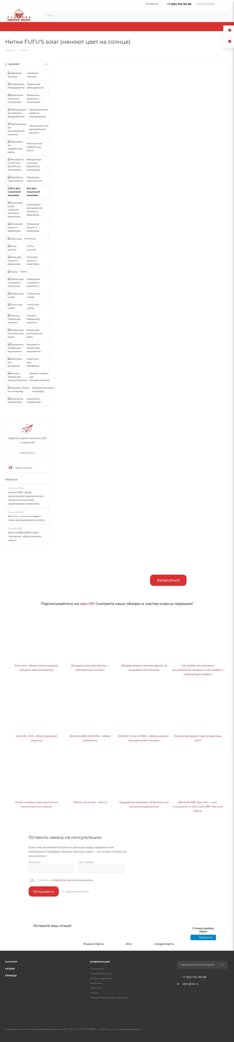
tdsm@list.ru (190, 983)
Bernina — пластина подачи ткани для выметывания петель (26, 518)
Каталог (11, 961)
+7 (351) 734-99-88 (179, 4)
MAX (130, 1015)
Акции (10, 968)
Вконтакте (104, 1015)
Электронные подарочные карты (109, 997)
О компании (97, 968)
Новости (11, 479)
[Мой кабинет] (227, 4)
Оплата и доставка (101, 978)
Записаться (168, 580)
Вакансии (96, 983)
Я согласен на (65, 880)
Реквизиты (96, 987)
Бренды (11, 975)
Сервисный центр (100, 973)
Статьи (94, 992)
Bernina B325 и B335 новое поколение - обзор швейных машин (24, 536)
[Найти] (224, 15)
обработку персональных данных (73, 880)
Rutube (121, 1015)
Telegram (112, 1015)
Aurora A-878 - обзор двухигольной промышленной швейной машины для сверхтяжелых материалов (26, 498)
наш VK (87, 603)
